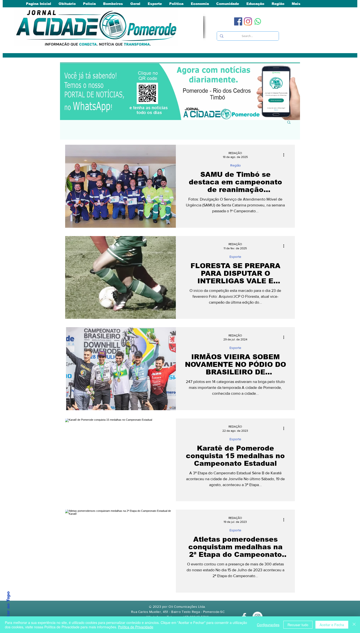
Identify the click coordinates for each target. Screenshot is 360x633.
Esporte (235, 257)
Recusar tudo (298, 624)
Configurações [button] (268, 624)
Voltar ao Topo (8, 608)
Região (235, 165)
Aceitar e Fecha (332, 624)
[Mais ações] (285, 155)
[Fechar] (354, 624)
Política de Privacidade (135, 626)
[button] (289, 122)
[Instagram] (248, 21)
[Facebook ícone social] (238, 21)
